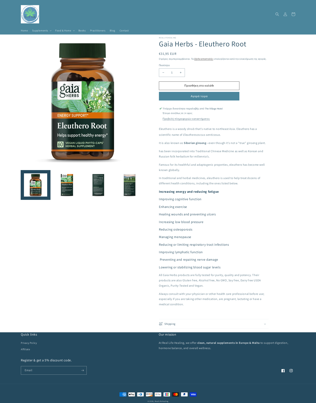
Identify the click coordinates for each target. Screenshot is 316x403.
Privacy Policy (29, 343)
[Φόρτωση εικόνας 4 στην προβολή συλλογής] (129, 185)
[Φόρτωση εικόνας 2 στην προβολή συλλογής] (67, 185)
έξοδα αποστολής (203, 59)
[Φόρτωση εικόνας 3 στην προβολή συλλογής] (98, 185)
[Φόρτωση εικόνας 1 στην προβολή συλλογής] (35, 185)
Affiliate (25, 349)
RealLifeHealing (162, 401)
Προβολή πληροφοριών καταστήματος (186, 118)
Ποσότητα (164, 65)
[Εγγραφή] (82, 370)
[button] (41, 30)
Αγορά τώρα (199, 96)
